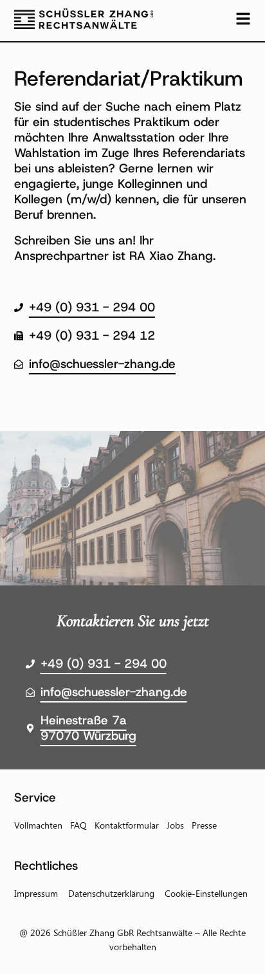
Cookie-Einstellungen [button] (206, 893)
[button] (23, 951)
